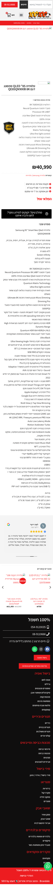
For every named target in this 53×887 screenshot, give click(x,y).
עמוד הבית (36, 23)
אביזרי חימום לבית (42, 823)
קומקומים (46, 709)
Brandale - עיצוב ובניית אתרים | (33, 881)
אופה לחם (46, 679)
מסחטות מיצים (43, 701)
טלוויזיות (29, 23)
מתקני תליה (45, 797)
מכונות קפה (45, 696)
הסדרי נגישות (26, 875)
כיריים (47, 722)
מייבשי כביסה (44, 749)
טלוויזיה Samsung (19, 23)
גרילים (47, 684)
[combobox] (40, 4)
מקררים (46, 862)
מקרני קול (46, 792)
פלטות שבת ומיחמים (41, 705)
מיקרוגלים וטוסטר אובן (40, 692)
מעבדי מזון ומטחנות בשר (39, 844)
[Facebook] (47, 649)
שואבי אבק (45, 818)
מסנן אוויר (46, 814)
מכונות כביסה (44, 753)
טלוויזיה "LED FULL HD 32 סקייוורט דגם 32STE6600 (39, 601)
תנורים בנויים (44, 727)
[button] (21, 15)
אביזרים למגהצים (42, 761)
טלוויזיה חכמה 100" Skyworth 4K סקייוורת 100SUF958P (14, 601)
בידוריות (46, 788)
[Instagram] (41, 649)
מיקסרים (46, 840)
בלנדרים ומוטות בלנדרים (39, 836)
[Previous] (50, 593)
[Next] (3, 593)
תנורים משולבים (43, 731)
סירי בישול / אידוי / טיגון (40, 775)
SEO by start (8, 881)
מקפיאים (46, 858)
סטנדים (47, 801)
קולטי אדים (45, 735)
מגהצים (47, 757)
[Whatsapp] (34, 649)
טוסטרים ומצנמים (42, 688)
